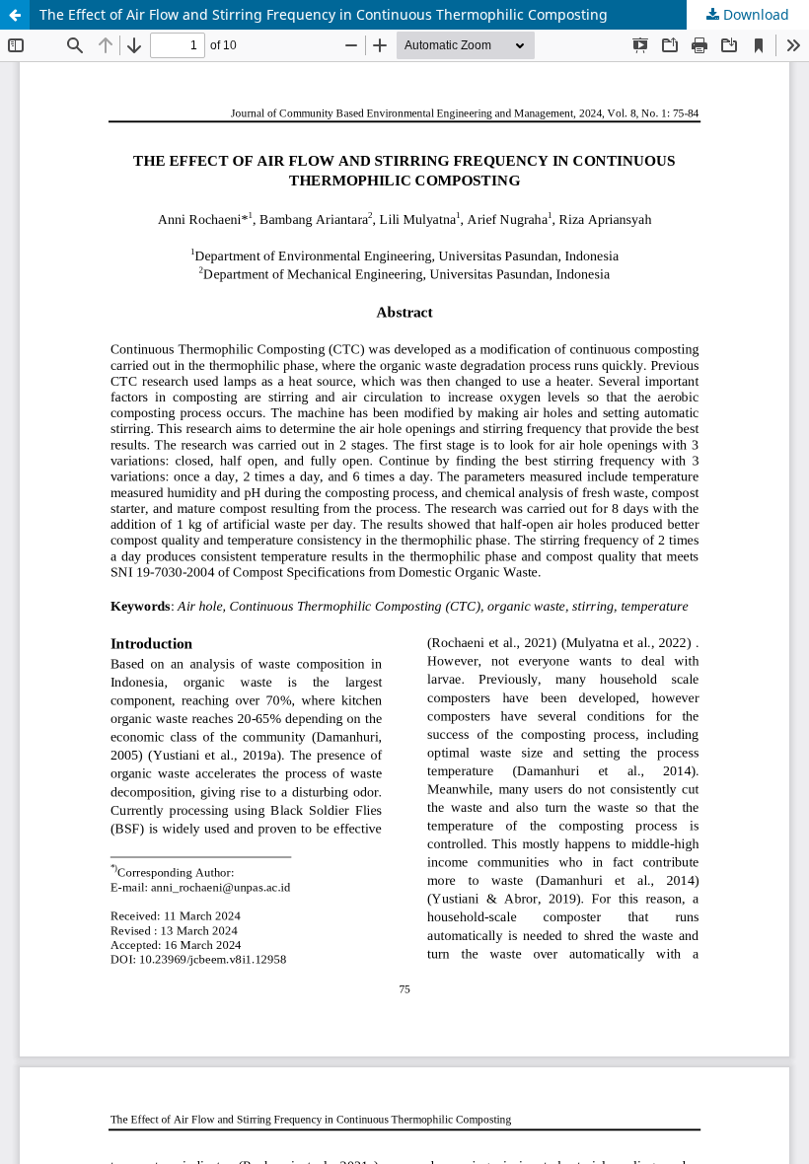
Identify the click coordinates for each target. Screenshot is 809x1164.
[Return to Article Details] (15, 15)
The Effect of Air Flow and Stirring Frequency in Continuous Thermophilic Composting (323, 14)
